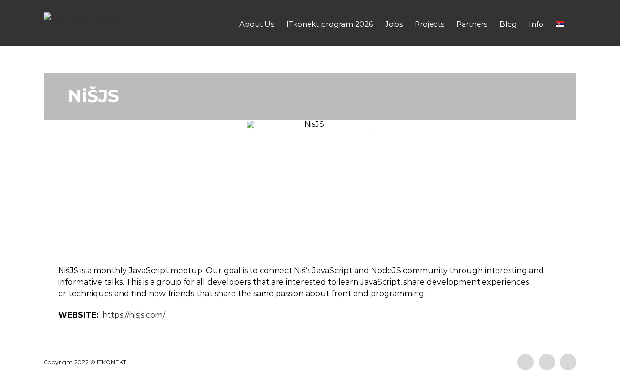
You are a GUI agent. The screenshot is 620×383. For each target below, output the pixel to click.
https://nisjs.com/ (133, 315)
